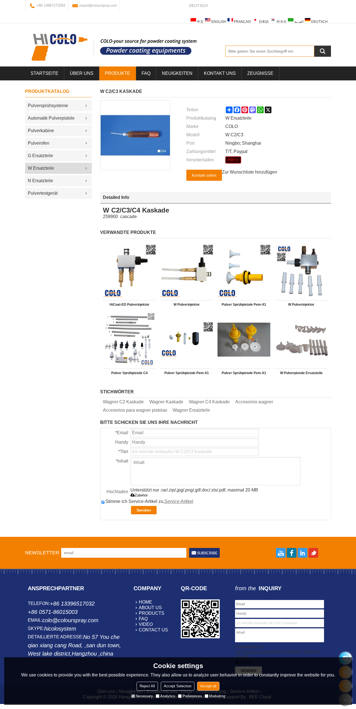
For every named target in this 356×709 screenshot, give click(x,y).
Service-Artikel (178, 501)
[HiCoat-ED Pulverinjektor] (129, 271)
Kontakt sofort (204, 175)
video (146, 624)
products (151, 613)
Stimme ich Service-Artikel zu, (149, 501)
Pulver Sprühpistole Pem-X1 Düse (244, 306)
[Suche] (322, 51)
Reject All (147, 686)
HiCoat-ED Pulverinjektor (129, 305)
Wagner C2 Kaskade (123, 401)
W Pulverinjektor (187, 305)
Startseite (44, 73)
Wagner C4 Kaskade (209, 401)
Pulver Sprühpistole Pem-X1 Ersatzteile (186, 374)
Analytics (167, 696)
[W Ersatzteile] (233, 160)
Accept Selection (177, 686)
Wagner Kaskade (166, 401)
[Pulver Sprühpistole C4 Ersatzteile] (129, 339)
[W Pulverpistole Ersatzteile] (301, 339)
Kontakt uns (220, 73)
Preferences (192, 696)
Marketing (217, 696)
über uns (81, 73)
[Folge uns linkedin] (302, 553)
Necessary (144, 696)
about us (150, 607)
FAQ (146, 73)
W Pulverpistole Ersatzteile (301, 373)
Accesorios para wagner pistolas (135, 410)
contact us (153, 630)
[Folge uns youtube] (281, 553)
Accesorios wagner (254, 401)
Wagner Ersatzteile (191, 410)
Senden (144, 510)
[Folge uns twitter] (313, 553)
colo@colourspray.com (70, 620)
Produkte (117, 73)
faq (143, 618)
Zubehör (141, 495)
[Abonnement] (204, 553)
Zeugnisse (260, 73)
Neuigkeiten (177, 73)
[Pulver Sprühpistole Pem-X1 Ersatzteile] (186, 339)
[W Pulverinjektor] (186, 271)
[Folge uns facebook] (291, 553)
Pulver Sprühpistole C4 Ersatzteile (129, 374)
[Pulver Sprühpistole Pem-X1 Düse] (243, 271)
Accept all (208, 686)
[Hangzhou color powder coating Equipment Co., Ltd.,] (114, 47)
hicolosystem (60, 629)
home (145, 602)
